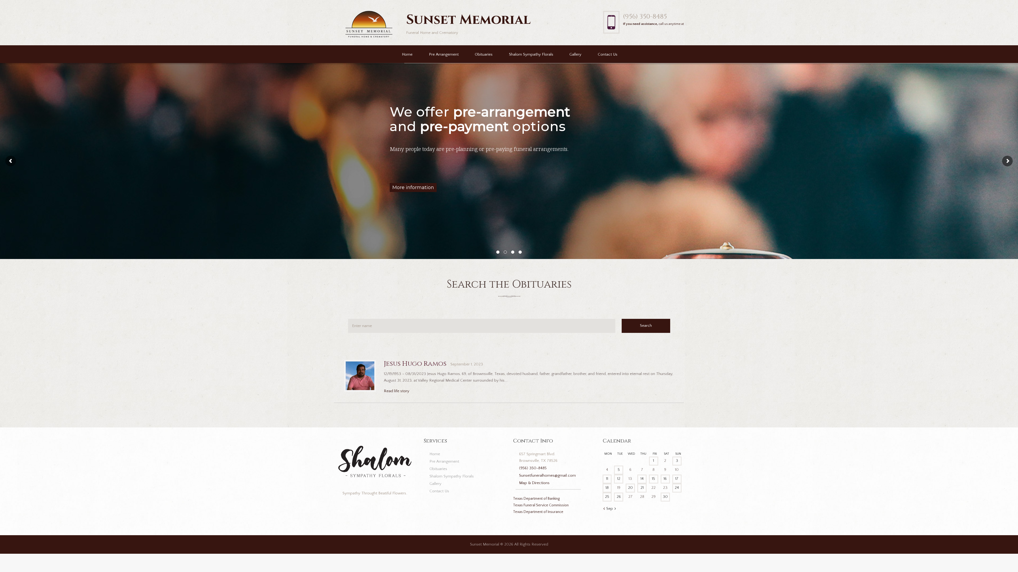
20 (630, 487)
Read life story (396, 391)
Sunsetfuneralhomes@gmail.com (547, 475)
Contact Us (607, 54)
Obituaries (484, 54)
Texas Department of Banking (536, 499)
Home (407, 54)
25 (607, 496)
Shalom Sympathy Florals (531, 54)
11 (607, 478)
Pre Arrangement (444, 54)
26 (619, 496)
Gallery (575, 54)
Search (646, 325)
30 (665, 496)
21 (642, 487)
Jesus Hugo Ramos (415, 363)
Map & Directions (534, 483)
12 (618, 478)
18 (607, 487)
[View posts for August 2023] (604, 509)
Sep (609, 508)
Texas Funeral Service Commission (541, 505)
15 (653, 478)
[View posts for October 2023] (615, 509)
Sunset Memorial (484, 544)
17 (676, 478)
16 (665, 478)
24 (677, 487)
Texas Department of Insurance (538, 512)
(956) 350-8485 (645, 16)
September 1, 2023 (466, 364)
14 (642, 478)
